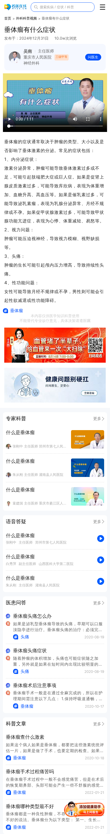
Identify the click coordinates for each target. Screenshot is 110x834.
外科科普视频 (26, 18)
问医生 (93, 57)
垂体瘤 (16, 310)
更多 (97, 418)
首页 (7, 18)
